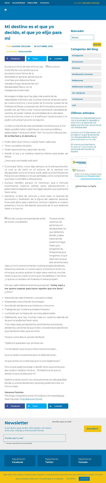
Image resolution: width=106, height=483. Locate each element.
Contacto (44, 3)
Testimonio (77, 99)
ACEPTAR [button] (84, 479)
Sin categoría (78, 93)
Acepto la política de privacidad (19, 443)
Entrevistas (77, 62)
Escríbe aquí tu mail (62, 422)
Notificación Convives (82, 74)
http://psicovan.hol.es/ (31, 399)
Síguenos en (18, 460)
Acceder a (86, 3)
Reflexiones (77, 80)
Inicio (7, 3)
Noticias (76, 68)
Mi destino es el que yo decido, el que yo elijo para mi (33, 32)
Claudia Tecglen (18, 46)
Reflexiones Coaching (82, 87)
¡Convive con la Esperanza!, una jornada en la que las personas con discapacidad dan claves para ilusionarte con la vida (85, 136)
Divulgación (24, 51)
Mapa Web (32, 3)
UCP (74, 105)
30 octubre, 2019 (43, 46)
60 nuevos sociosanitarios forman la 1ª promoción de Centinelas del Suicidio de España (83, 148)
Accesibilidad (18, 3)
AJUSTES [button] (71, 478)
